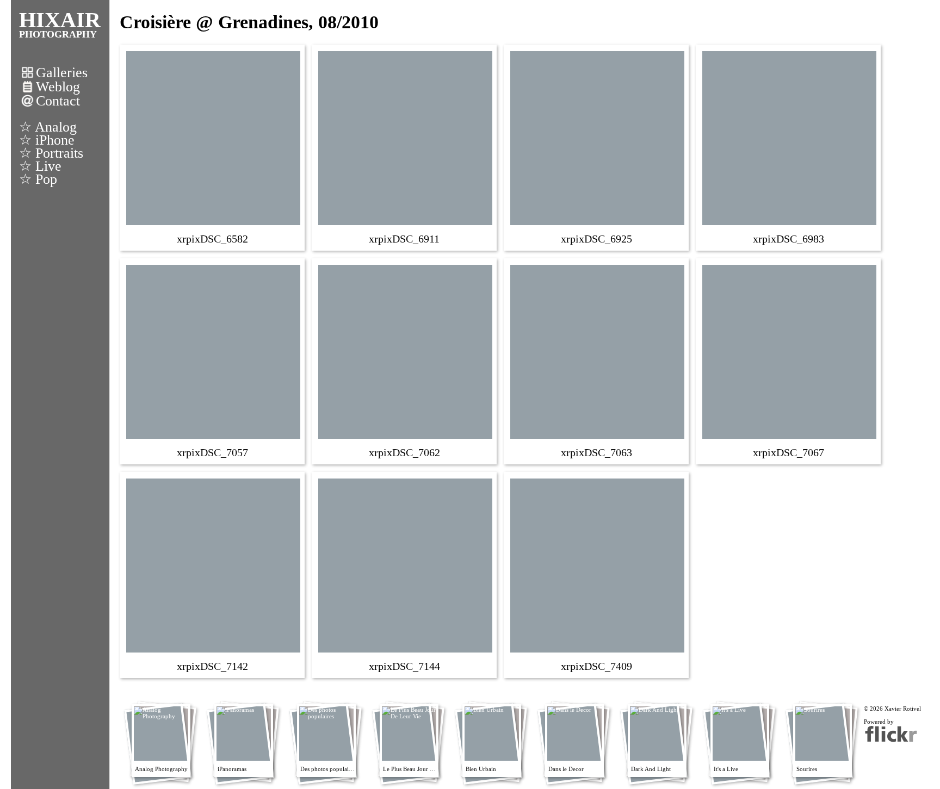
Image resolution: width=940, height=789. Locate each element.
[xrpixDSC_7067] (789, 360)
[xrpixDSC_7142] (213, 574)
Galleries (62, 72)
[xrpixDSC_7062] (405, 360)
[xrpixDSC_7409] (597, 574)
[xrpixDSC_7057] (213, 360)
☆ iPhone (47, 140)
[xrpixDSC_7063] (597, 360)
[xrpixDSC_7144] (405, 574)
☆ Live (40, 166)
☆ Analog (48, 127)
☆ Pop (38, 179)
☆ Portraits (51, 153)
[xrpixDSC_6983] (789, 147)
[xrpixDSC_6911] (405, 147)
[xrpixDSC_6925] (597, 147)
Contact (58, 101)
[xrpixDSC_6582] (213, 147)
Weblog (58, 87)
